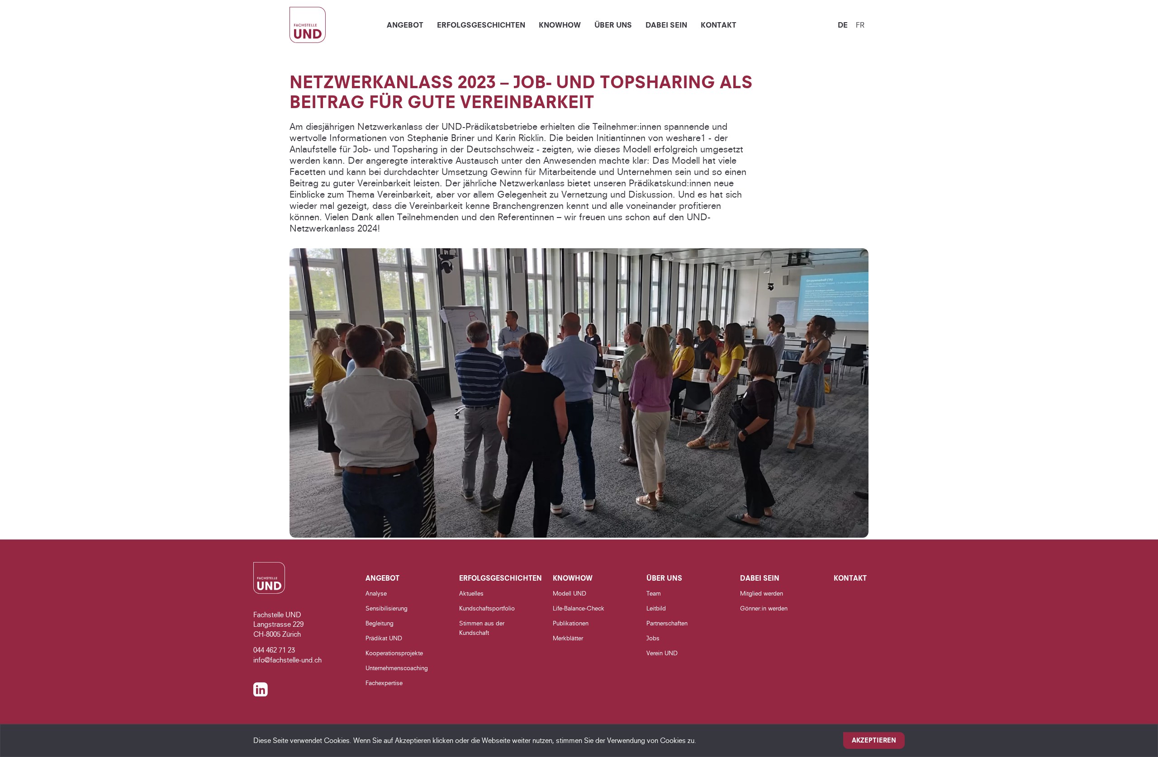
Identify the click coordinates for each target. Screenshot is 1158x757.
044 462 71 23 (274, 650)
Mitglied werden (761, 593)
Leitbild (656, 608)
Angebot (405, 24)
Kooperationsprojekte (394, 653)
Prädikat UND (383, 638)
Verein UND (662, 653)
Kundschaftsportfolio (487, 608)
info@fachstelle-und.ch (287, 660)
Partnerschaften (667, 623)
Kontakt (718, 24)
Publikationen (570, 623)
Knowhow (560, 24)
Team (653, 593)
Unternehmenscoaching (396, 668)
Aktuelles (471, 593)
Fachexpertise (384, 682)
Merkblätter (568, 638)
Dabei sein (666, 24)
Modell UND (569, 593)
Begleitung (379, 623)
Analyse (376, 593)
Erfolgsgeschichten (481, 24)
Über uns (613, 24)
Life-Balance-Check (578, 608)
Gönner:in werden (764, 608)
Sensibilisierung (386, 608)
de (843, 24)
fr (860, 24)
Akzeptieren (874, 740)
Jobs (653, 638)
